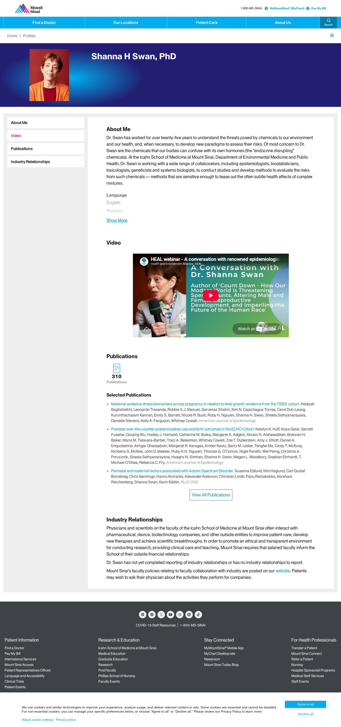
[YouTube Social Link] (170, 614)
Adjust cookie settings (38, 719)
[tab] (45, 122)
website (283, 570)
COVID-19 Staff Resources (156, 625)
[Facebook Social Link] (152, 614)
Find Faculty (107, 670)
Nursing (297, 665)
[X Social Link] (161, 614)
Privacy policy (66, 719)
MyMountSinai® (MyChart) (287, 8)
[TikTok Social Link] (198, 614)
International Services (20, 659)
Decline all (305, 714)
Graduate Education (113, 659)
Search (329, 24)
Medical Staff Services (307, 676)
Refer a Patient (302, 659)
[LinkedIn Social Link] (142, 614)
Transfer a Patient (304, 648)
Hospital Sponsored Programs (313, 670)
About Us (283, 22)
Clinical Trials (14, 681)
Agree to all (305, 704)
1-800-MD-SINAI (251, 8)
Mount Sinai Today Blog (221, 665)
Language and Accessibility (25, 676)
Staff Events (300, 681)
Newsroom (212, 659)
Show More (116, 220)
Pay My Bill (318, 8)
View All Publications (211, 495)
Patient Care (206, 22)
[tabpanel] (211, 174)
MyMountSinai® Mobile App (224, 648)
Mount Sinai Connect (306, 654)
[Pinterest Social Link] (189, 614)
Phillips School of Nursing (116, 676)
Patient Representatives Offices (28, 670)
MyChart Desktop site (219, 654)
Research (105, 665)
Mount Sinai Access (19, 665)
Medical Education (111, 654)
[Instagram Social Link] (179, 614)
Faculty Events (109, 681)
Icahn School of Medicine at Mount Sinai (127, 648)
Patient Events (15, 687)
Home (12, 35)
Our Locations (125, 22)
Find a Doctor (44, 22)
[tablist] (43, 140)
